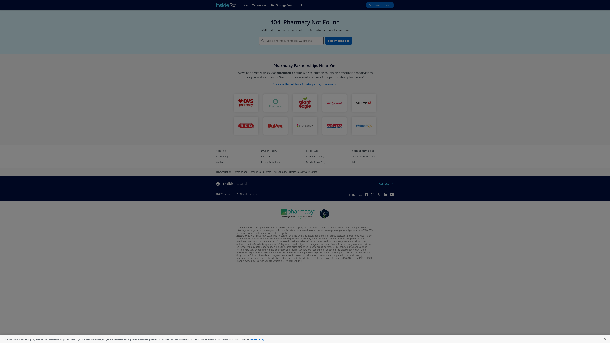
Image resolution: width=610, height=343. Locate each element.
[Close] (604, 338)
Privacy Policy (257, 339)
